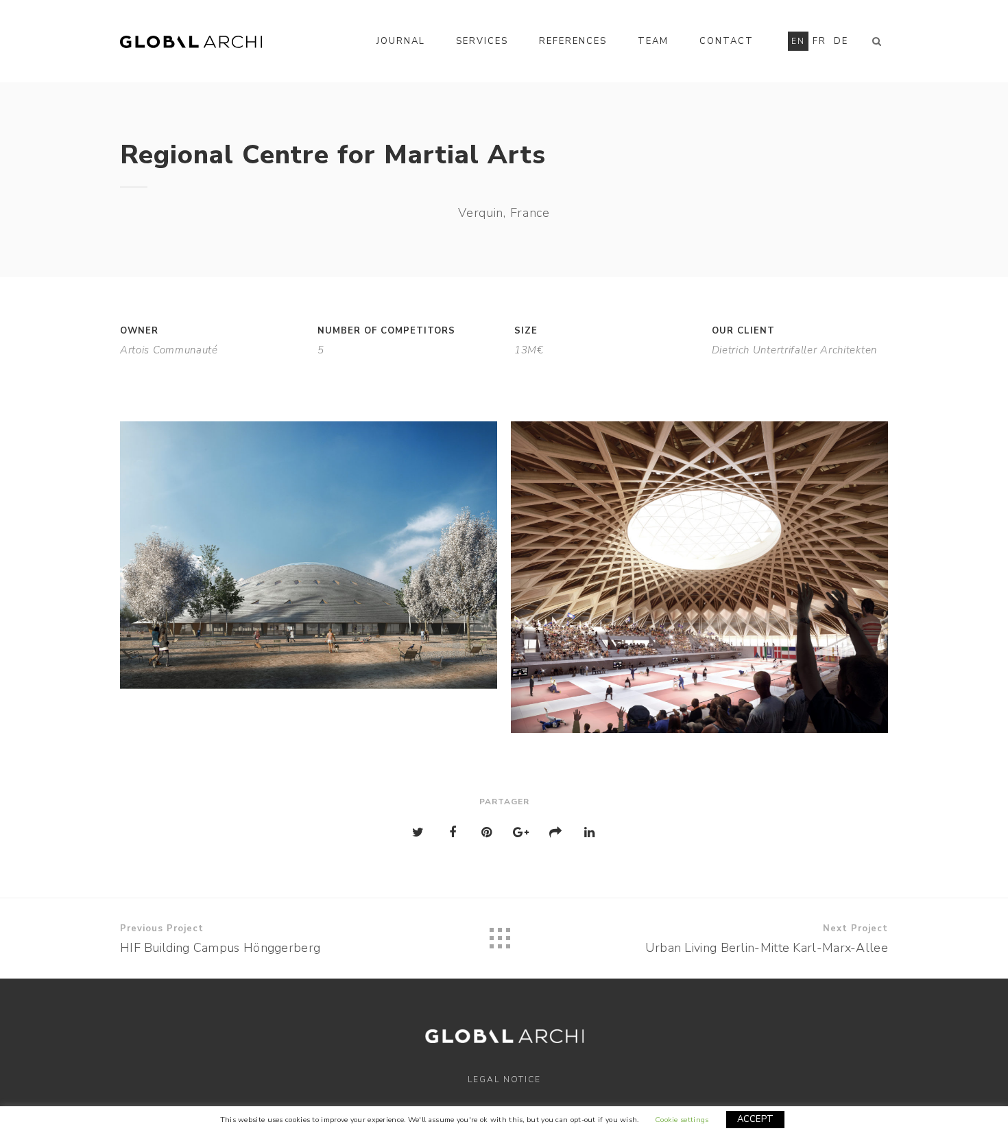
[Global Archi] (191, 41)
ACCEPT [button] (755, 1119)
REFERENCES (573, 41)
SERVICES (482, 41)
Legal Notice (504, 1079)
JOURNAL (400, 41)
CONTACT (726, 41)
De (841, 41)
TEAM (653, 41)
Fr (819, 41)
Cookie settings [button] (682, 1119)
